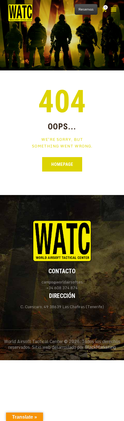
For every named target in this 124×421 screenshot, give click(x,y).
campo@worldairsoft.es (62, 282)
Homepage (62, 164)
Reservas (86, 9)
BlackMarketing (100, 347)
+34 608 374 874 (62, 288)
